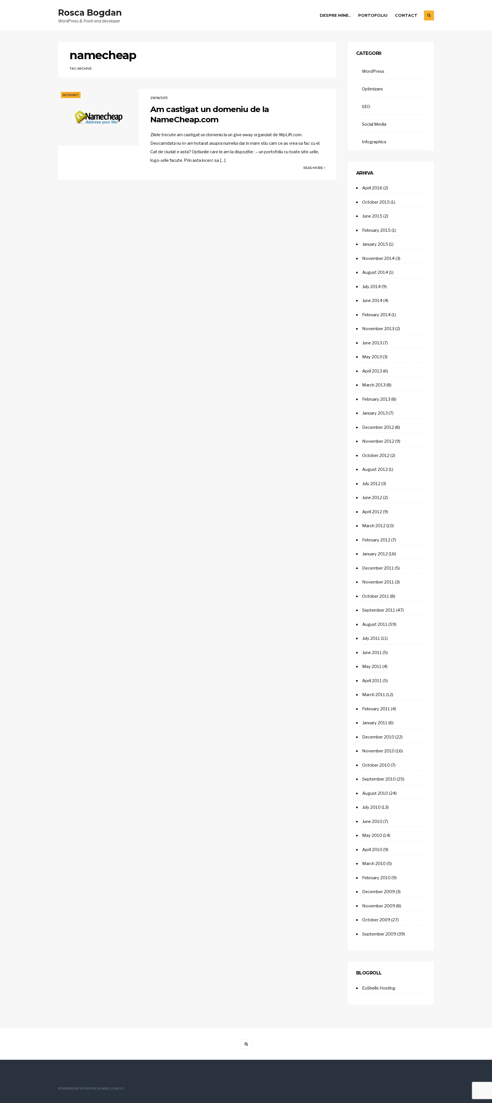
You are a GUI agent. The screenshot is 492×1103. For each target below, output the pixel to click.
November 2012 (378, 441)
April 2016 (372, 188)
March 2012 (374, 525)
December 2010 (378, 737)
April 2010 (372, 849)
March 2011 (373, 694)
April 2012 (372, 511)
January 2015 (375, 244)
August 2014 (375, 272)
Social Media (374, 124)
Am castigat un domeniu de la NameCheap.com (209, 114)
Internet (71, 95)
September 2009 (379, 934)
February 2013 (376, 399)
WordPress (373, 71)
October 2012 (376, 455)
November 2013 (378, 328)
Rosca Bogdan (90, 12)
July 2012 (371, 483)
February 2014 (376, 314)
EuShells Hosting (378, 988)
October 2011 (375, 596)
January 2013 (375, 413)
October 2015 (376, 202)
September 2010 (379, 779)
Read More (314, 168)
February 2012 (376, 540)
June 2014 (372, 300)
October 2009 (376, 919)
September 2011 (378, 610)
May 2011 (372, 666)
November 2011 (378, 582)
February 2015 (376, 230)
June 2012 (372, 497)
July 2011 (371, 638)
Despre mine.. (335, 15)
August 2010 (375, 793)
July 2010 (371, 807)
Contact (406, 15)
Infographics (374, 141)
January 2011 (375, 722)
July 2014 (371, 286)
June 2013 (372, 342)
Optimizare (372, 89)
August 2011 (375, 624)
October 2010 (376, 765)
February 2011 (376, 708)
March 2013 (374, 385)
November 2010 (378, 751)
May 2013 (372, 356)
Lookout (116, 1088)
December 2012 (378, 427)
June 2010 (372, 821)
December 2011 (378, 568)
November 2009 (378, 906)
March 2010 (374, 863)
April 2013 (372, 371)
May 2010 (372, 835)
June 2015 (372, 216)
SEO (366, 106)
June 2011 (372, 652)
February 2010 (376, 877)
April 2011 (372, 680)
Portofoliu (373, 15)
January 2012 (375, 553)
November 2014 (378, 258)
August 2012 (375, 469)
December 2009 (378, 891)
